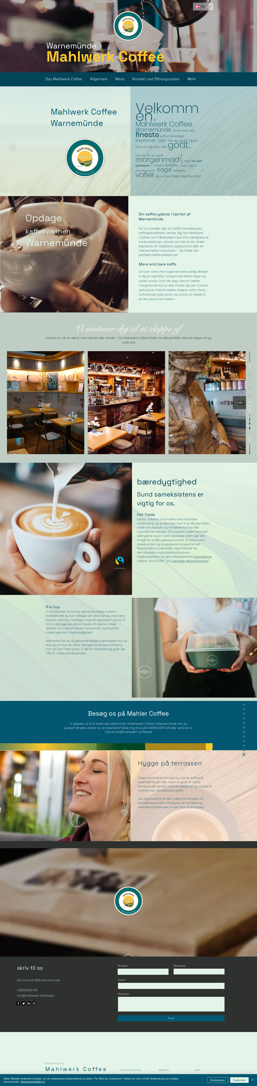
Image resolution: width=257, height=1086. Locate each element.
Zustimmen (239, 1080)
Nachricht (123, 994)
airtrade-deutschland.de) (191, 561)
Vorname (122, 965)
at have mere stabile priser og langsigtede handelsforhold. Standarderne (171, 544)
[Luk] (253, 1080)
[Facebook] (18, 1003)
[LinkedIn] (29, 1003)
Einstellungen (217, 1080)
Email (121, 980)
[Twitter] (23, 1003)
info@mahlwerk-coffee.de (133, 732)
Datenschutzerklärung (33, 1081)
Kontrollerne (202, 557)
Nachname (180, 965)
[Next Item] (239, 402)
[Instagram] (34, 1003)
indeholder (165, 548)
